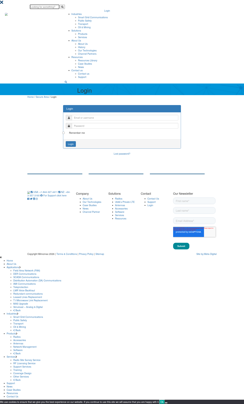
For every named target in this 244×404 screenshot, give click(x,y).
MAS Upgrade (20, 303)
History (81, 47)
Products (82, 33)
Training (17, 370)
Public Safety (85, 20)
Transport (83, 24)
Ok (162, 402)
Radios (118, 198)
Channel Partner (91, 211)
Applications (13, 267)
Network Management (25, 346)
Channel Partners (87, 53)
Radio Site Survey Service (27, 360)
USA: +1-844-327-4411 (45, 192)
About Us (76, 40)
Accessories (121, 208)
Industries (76, 14)
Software (119, 211)
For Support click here (55, 195)
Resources (77, 57)
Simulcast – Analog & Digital (28, 307)
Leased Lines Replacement (27, 297)
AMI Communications (24, 283)
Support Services (22, 366)
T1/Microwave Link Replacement (30, 300)
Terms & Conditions (66, 254)
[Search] (62, 7)
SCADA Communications (26, 277)
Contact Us (153, 198)
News (81, 67)
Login (107, 10)
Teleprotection (20, 287)
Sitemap (99, 254)
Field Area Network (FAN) (26, 270)
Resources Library (87, 60)
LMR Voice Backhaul (24, 290)
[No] (166, 402)
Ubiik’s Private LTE (125, 201)
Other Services (21, 376)
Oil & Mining (84, 27)
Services (82, 37)
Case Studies (85, 63)
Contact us (77, 70)
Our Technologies (87, 50)
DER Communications (24, 273)
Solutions (76, 30)
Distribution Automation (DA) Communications (37, 280)
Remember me (77, 132)
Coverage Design (22, 373)
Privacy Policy (86, 254)
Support (82, 77)
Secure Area (42, 96)
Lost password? (122, 153)
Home (30, 96)
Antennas (120, 205)
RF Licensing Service (24, 363)
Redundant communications (28, 293)
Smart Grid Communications (93, 17)
